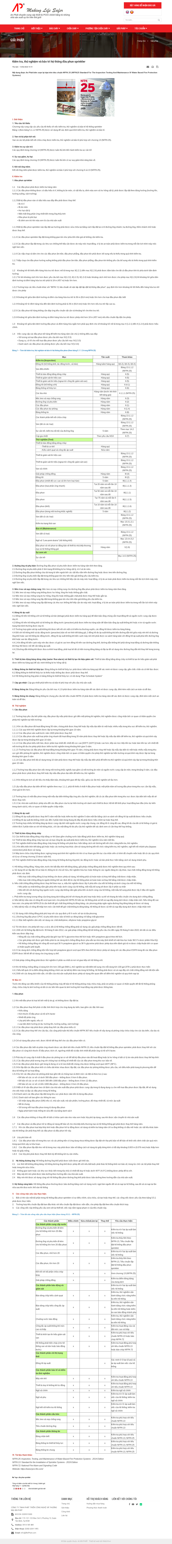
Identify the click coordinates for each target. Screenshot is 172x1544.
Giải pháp (121, 28)
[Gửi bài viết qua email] (148, 67)
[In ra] (152, 67)
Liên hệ (64, 1515)
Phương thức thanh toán (97, 1508)
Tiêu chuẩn (140, 28)
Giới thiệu (36, 28)
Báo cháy (54, 28)
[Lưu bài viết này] (157, 67)
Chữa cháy (72, 28)
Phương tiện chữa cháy (96, 28)
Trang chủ (19, 28)
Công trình (65, 1511)
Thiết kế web (94, 1541)
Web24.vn (107, 1541)
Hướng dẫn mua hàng (95, 1504)
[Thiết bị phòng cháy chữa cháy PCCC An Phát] (37, 8)
